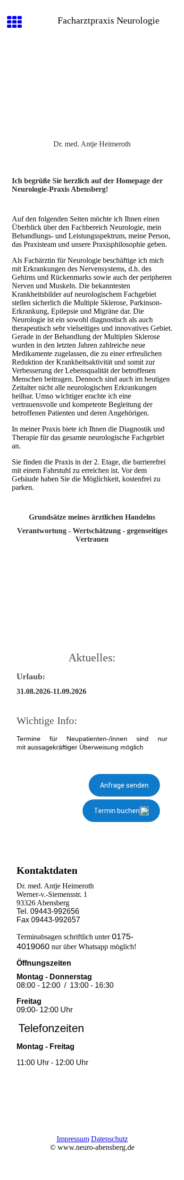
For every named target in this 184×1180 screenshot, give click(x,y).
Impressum (73, 1139)
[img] (92, 88)
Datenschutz (109, 1139)
